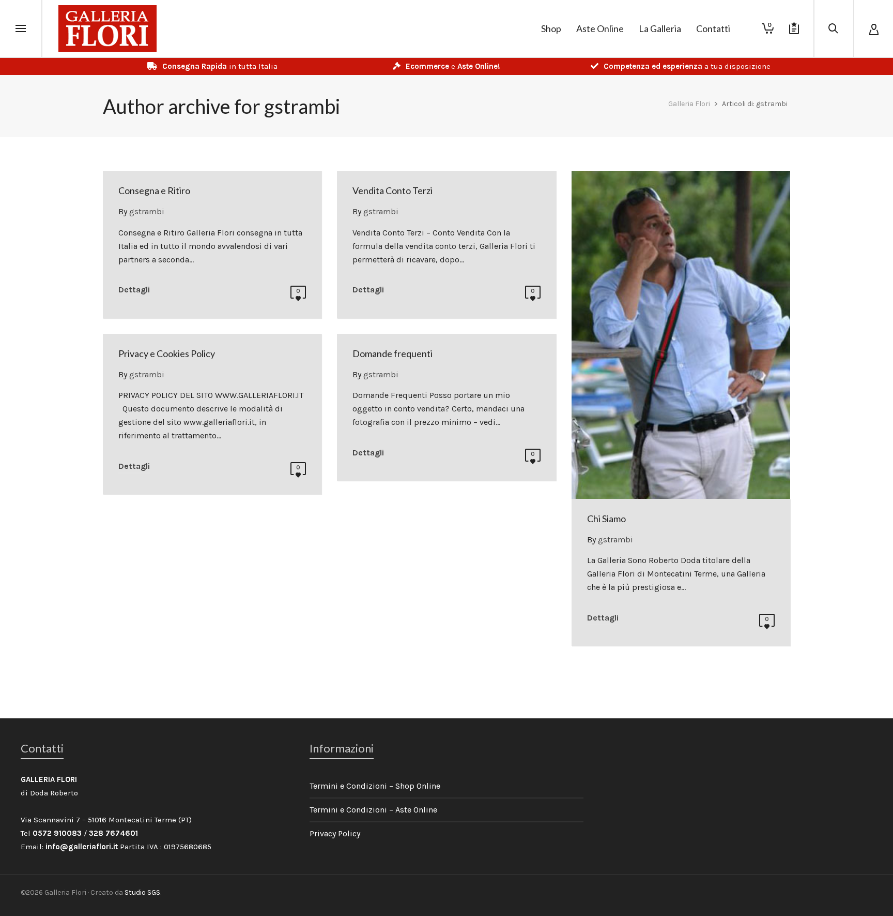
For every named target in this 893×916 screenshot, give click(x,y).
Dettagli (134, 289)
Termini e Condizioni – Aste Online (373, 810)
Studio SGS (142, 892)
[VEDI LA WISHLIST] (794, 28)
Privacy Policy (335, 833)
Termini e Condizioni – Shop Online (375, 786)
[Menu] (21, 29)
